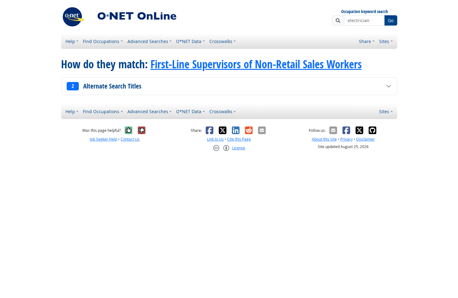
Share (365, 41)
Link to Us (215, 139)
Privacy (346, 139)
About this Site (324, 139)
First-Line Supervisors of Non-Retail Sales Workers (256, 64)
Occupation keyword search (364, 11)
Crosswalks (220, 41)
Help (70, 41)
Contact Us (130, 139)
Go (391, 20)
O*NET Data (188, 41)
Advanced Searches (147, 41)
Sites (384, 41)
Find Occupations (101, 41)
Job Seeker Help (103, 139)
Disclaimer (365, 139)
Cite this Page (239, 139)
